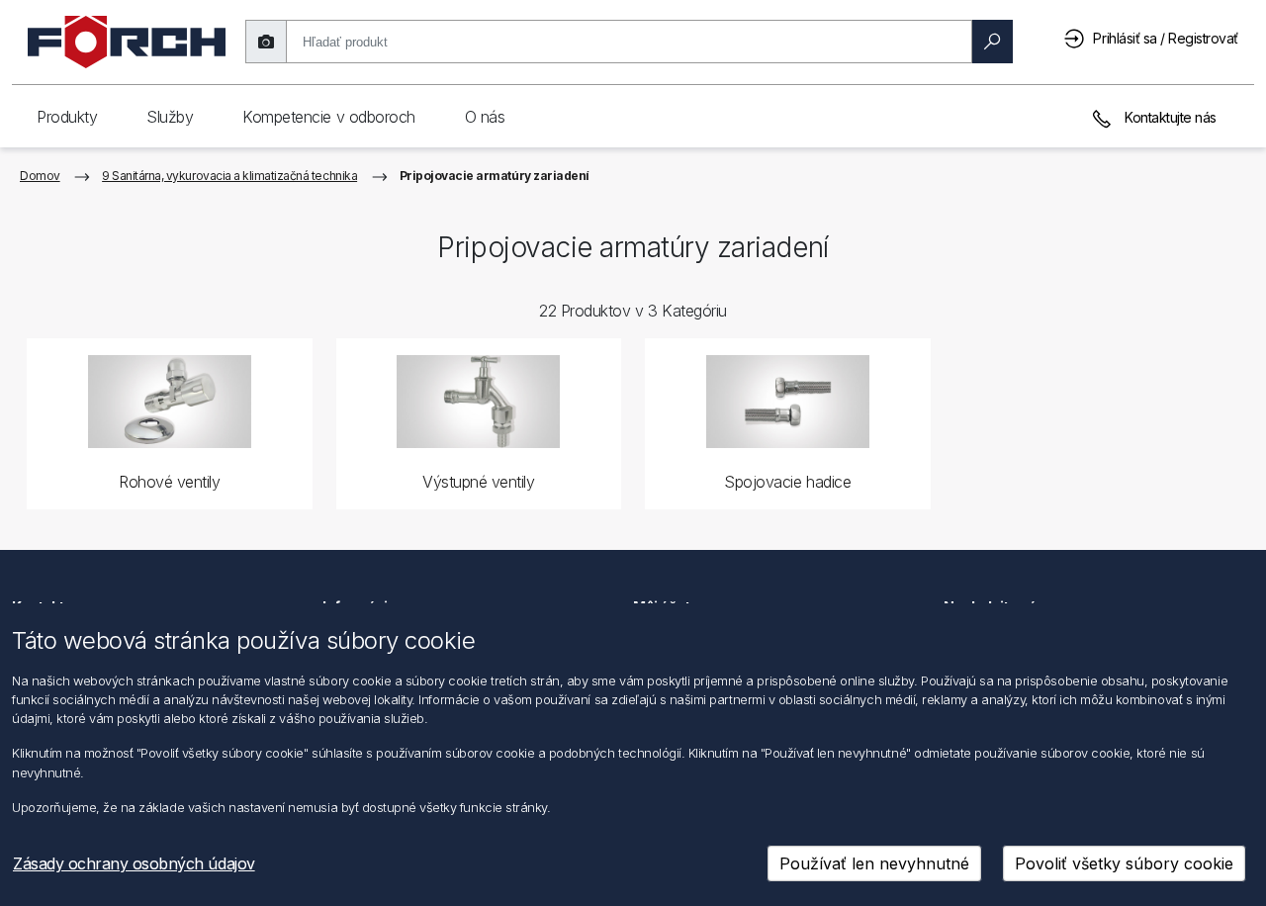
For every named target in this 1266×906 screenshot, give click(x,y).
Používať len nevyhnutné (874, 863)
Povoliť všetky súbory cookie (1124, 863)
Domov (40, 175)
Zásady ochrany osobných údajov (134, 863)
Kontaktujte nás (1169, 117)
